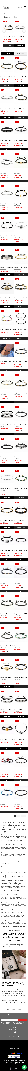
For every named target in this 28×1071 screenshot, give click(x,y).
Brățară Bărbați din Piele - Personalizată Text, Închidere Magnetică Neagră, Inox (7, 140)
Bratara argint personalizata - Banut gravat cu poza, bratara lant (21, 235)
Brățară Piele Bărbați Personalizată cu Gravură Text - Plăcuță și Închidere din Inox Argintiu (7, 267)
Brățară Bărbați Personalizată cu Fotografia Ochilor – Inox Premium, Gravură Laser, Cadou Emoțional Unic (19, 36)
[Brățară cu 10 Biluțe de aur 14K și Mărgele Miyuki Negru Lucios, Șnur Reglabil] (21, 66)
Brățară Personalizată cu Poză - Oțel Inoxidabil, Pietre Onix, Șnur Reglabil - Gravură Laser (21, 456)
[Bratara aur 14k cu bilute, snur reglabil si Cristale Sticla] (21, 572)
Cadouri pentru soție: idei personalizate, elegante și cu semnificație (13, 983)
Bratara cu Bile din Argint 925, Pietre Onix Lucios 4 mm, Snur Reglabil (21, 771)
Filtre (8, 53)
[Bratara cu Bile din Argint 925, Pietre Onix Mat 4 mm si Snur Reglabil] (7, 162)
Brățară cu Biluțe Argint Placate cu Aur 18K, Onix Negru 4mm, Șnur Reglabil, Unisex (8, 36)
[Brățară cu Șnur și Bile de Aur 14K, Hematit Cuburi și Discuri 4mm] (21, 351)
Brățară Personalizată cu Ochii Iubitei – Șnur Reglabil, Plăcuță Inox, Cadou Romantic (21, 709)
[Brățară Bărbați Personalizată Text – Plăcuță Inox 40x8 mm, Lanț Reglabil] (7, 194)
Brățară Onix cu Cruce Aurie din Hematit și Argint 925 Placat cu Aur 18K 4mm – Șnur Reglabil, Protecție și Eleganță (7, 520)
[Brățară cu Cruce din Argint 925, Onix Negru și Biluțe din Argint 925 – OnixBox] (7, 225)
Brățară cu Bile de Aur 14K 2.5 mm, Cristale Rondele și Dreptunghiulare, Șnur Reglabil (7, 614)
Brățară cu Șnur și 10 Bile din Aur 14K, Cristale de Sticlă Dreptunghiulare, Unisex (21, 614)
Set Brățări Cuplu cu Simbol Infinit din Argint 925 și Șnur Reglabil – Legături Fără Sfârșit (21, 329)
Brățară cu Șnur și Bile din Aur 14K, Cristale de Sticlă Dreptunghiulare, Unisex (7, 645)
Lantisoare (5, 933)
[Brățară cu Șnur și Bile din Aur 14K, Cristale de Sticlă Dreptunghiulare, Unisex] (7, 635)
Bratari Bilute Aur (15, 936)
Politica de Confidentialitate (16, 1023)
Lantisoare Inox (13, 933)
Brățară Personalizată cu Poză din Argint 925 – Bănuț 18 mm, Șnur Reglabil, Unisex (21, 739)
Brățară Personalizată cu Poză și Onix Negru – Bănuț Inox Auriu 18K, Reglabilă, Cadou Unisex (7, 739)
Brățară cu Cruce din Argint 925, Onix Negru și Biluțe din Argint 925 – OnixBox (7, 235)
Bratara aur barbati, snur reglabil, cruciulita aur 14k (7, 361)
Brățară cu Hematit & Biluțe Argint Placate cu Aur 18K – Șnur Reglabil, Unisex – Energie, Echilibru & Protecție (21, 297)
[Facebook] (13, 1032)
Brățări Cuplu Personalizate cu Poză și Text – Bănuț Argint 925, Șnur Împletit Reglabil (7, 771)
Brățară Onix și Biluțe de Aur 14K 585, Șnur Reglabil (7, 456)
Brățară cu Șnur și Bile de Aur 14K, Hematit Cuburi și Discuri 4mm (21, 361)
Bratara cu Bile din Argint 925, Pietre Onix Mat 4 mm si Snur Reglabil (7, 172)
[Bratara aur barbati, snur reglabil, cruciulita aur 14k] (7, 351)
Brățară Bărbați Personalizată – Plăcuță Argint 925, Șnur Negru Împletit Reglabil (21, 550)
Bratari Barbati (12, 934)
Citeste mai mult (6, 1004)
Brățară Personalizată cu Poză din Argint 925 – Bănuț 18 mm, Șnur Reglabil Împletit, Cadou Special (7, 550)
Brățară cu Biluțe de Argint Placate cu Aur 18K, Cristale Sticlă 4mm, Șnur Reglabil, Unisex (21, 393)
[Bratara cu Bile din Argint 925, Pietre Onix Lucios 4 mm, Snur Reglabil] (21, 761)
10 (22, 816)
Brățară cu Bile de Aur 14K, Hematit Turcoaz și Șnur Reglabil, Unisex (21, 645)
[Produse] (25, 7)
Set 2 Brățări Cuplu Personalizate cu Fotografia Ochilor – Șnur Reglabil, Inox (7, 709)
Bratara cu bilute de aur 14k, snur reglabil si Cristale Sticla (21, 803)
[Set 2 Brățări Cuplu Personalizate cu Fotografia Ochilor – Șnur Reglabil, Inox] (7, 699)
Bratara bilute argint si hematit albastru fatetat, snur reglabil (7, 803)
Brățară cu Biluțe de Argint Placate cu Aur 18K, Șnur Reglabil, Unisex (21, 267)
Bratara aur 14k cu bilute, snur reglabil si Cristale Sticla (21, 582)
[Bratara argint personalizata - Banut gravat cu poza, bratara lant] (21, 225)
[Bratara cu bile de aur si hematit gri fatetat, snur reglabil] (7, 572)
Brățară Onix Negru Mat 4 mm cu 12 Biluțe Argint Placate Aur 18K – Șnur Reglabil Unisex (21, 108)
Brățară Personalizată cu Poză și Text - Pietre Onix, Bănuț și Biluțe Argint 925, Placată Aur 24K (7, 297)
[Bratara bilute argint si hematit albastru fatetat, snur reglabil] (7, 793)
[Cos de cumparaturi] (22, 7)
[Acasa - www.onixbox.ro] (6, 7)
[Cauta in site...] (19, 7)
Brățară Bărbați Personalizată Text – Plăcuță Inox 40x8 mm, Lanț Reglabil (7, 204)
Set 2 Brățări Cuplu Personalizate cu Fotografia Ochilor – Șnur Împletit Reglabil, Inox (7, 425)
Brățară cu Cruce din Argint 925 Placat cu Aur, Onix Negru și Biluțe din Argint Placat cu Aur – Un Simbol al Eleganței (21, 204)
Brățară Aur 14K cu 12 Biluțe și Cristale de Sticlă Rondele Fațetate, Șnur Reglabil (7, 393)
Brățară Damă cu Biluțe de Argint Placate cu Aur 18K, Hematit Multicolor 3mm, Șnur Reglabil (7, 329)
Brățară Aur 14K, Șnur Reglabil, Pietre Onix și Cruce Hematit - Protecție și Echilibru (21, 172)
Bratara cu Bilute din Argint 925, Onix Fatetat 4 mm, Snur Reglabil (21, 425)
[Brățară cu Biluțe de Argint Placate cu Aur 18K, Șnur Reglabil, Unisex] (21, 257)
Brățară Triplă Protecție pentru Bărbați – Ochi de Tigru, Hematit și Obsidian (21, 520)
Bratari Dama (20, 934)
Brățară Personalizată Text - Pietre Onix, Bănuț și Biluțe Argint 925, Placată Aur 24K (7, 677)
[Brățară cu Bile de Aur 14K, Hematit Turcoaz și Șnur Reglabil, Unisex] (21, 635)
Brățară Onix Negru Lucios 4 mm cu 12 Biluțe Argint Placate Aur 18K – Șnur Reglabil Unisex (21, 677)
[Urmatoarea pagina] (25, 816)
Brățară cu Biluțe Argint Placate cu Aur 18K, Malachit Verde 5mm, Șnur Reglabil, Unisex (21, 488)
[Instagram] (15, 1032)
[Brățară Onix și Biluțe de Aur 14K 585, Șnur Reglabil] (7, 446)
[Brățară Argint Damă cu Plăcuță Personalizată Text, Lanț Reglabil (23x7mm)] (7, 478)
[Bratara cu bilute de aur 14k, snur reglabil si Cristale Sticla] (21, 793)
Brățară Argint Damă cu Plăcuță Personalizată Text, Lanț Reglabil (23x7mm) (7, 488)
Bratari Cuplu (6, 936)
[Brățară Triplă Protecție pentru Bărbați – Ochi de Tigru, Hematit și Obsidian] (21, 510)
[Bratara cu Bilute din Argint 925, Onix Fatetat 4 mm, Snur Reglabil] (21, 414)
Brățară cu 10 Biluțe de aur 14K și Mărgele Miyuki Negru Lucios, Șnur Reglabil (21, 76)
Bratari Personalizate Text (13, 938)
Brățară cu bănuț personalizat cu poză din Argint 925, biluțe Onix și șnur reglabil (21, 140)
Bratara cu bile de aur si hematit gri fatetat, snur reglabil (7, 582)
